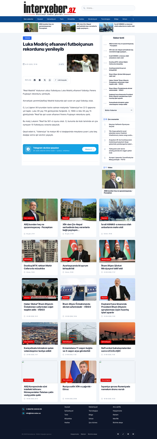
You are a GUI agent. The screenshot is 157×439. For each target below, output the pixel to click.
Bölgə (116, 19)
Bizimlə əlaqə (118, 422)
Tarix (61, 19)
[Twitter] (45, 80)
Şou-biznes (93, 422)
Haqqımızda (117, 411)
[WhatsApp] (50, 80)
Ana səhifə (117, 407)
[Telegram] (39, 80)
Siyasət (40, 19)
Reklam (115, 415)
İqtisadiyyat (51, 19)
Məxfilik (116, 419)
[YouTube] (133, 434)
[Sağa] (133, 19)
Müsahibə (71, 19)
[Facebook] (34, 80)
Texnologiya (105, 19)
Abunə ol (88, 149)
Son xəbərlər (28, 19)
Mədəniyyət (92, 19)
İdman (125, 19)
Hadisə (81, 19)
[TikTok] (123, 434)
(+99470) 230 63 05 (34, 409)
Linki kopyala (62, 80)
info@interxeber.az (33, 413)
